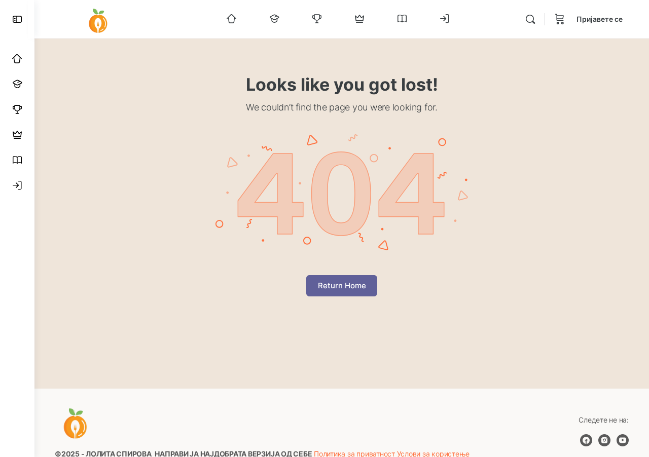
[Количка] (559, 19)
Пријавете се (599, 19)
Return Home (342, 285)
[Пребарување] (530, 19)
